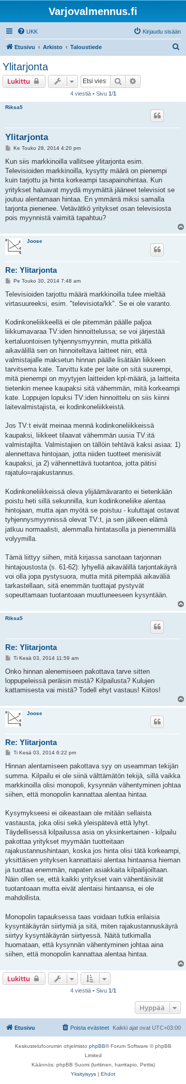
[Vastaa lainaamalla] (157, 116)
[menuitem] (27, 31)
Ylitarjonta (25, 66)
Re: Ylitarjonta (31, 270)
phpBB (97, 1046)
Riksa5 (14, 107)
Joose (34, 241)
